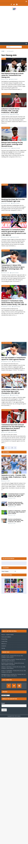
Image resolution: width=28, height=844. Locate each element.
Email (4, 703)
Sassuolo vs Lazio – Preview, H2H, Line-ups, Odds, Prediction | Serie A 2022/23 (13, 477)
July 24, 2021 (5, 432)
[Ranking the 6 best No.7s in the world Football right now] (14, 191)
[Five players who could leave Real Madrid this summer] (14, 581)
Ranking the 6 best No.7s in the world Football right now (13, 200)
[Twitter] (14, 4)
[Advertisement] (14, 26)
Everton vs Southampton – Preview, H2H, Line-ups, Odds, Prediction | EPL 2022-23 (15, 520)
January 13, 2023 (6, 481)
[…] (21, 89)
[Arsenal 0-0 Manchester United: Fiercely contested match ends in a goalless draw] (20, 581)
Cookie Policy (4, 641)
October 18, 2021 (6, 237)
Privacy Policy (4, 639)
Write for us (4, 643)
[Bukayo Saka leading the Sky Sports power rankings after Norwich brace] (14, 134)
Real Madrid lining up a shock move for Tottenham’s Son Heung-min (12, 75)
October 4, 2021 (6, 272)
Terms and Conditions (6, 637)
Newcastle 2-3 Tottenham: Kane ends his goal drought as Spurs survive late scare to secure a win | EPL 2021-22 (13, 232)
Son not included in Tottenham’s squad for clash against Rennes (13, 358)
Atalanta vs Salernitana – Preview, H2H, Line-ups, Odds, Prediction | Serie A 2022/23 (17, 512)
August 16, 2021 (6, 395)
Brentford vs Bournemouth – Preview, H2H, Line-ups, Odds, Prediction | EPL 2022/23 (15, 504)
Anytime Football (13, 79)
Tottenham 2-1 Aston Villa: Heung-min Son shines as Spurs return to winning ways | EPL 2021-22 (12, 268)
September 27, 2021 (7, 306)
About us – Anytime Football (7, 634)
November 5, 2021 (6, 203)
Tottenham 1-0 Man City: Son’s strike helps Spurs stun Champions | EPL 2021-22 (12, 391)
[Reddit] (17, 4)
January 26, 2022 (6, 114)
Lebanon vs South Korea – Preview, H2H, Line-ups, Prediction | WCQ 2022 (10, 110)
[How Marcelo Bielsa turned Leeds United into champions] (7, 581)
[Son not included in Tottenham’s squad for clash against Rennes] (14, 349)
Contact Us (3, 646)
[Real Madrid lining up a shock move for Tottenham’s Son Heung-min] (14, 65)
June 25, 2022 (5, 79)
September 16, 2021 (7, 361)
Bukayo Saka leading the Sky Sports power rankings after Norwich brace (12, 144)
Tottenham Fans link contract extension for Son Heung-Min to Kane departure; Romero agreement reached (13, 427)
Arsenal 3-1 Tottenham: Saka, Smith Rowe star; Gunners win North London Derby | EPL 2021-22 (13, 302)
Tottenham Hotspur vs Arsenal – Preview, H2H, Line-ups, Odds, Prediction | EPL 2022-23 (16, 495)
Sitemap (3, 648)
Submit (4, 710)
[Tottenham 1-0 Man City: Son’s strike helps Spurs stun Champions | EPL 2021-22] (14, 381)
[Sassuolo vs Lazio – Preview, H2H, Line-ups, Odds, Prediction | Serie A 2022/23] (14, 464)
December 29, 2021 (7, 148)
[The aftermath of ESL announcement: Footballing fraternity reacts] (20, 590)
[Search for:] (14, 46)
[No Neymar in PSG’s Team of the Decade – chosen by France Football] (20, 586)
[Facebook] (11, 4)
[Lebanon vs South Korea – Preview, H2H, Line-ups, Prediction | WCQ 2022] (14, 100)
